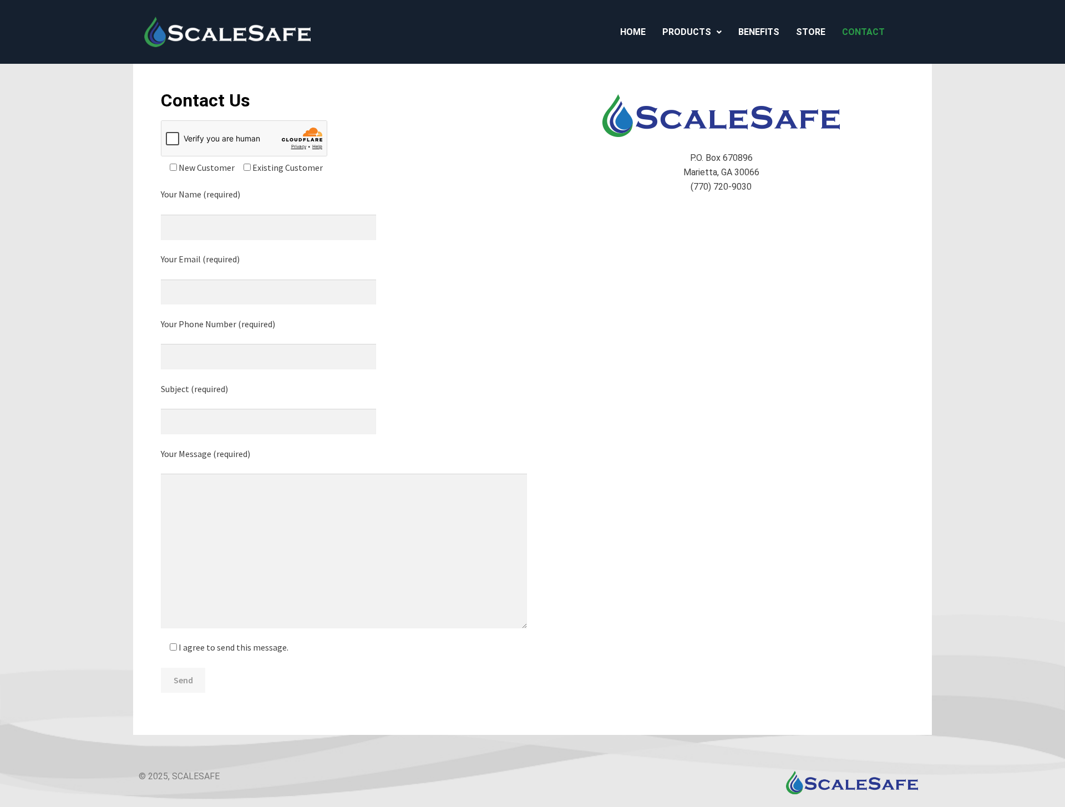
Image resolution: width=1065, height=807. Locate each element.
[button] (692, 32)
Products (686, 32)
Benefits (758, 32)
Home (633, 32)
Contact (863, 32)
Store (810, 32)
